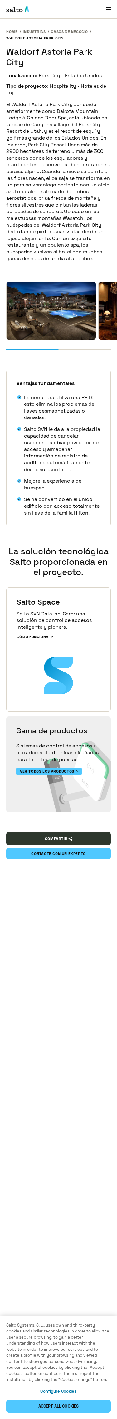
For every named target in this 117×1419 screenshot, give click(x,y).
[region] (58, 1367)
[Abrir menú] (108, 9)
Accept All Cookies (58, 1406)
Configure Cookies (58, 1391)
